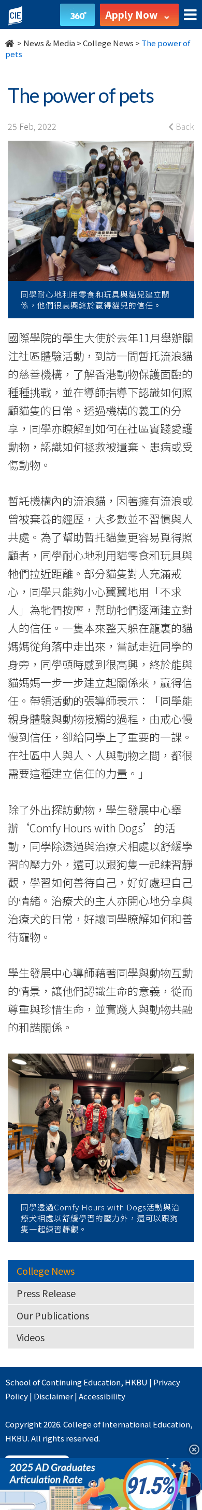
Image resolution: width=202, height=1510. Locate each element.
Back (184, 126)
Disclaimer (53, 1396)
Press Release (46, 1293)
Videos (31, 1337)
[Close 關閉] (190, 1449)
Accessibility (102, 1396)
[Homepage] (10, 42)
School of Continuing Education (63, 1382)
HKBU (136, 1382)
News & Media (49, 42)
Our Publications (53, 1315)
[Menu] (190, 15)
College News (108, 42)
